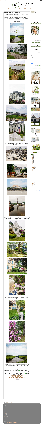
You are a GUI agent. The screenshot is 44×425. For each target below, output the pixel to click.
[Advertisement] (34, 17)
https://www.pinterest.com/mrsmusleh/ (17, 376)
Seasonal (15, 422)
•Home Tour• (20, 8)
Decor (5, 407)
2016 (32, 185)
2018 (32, 162)
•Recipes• (16, 8)
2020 (32, 160)
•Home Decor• (12, 8)
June (32, 170)
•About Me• (37, 8)
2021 (32, 159)
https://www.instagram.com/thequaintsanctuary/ (17, 375)
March (33, 182)
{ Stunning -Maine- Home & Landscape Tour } (36, 174)
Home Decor (5, 409)
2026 (32, 155)
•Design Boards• (25, 8)
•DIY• (9, 8)
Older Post (28, 400)
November (33, 165)
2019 (32, 161)
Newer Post (6, 400)
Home (17, 400)
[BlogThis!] (16, 379)
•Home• (6, 8)
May (32, 180)
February (33, 183)
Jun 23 (34, 173)
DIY (4, 408)
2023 (32, 157)
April (33, 181)
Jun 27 (34, 172)
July (32, 169)
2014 (32, 187)
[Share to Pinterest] (18, 379)
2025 (32, 156)
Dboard (5, 406)
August (33, 168)
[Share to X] (17, 379)
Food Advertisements (37, 40)
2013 (32, 188)
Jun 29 (34, 171)
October (33, 166)
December (33, 164)
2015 (32, 186)
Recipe (5, 417)
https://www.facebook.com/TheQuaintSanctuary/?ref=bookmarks (17, 377)
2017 (32, 163)
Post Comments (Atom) (9, 402)
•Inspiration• (29, 8)
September (33, 167)
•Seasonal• (34, 8)
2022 (32, 158)
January (33, 184)
